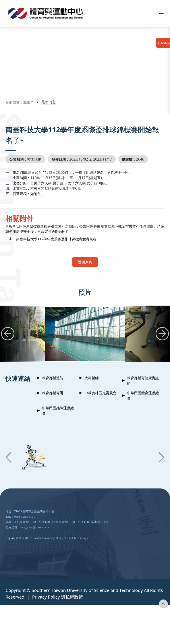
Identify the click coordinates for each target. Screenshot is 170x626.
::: (7, 123)
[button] (7, 333)
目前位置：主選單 (20, 102)
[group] (85, 334)
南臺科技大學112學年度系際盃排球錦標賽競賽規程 (56, 239)
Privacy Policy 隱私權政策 (57, 597)
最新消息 (48, 102)
